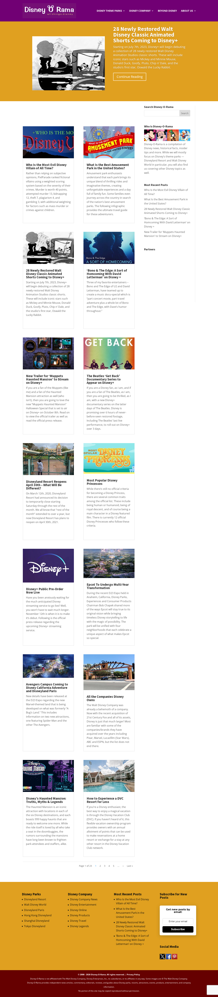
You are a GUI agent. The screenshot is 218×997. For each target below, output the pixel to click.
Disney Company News (84, 899)
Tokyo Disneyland (34, 926)
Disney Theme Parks (109, 11)
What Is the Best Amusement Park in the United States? (108, 166)
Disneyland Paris (34, 910)
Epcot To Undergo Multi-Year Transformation (108, 586)
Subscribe (178, 929)
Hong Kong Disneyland (38, 915)
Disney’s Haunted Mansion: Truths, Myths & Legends (46, 800)
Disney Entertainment (83, 904)
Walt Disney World (35, 904)
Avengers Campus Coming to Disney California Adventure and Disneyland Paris (47, 687)
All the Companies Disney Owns (105, 698)
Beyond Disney (167, 11)
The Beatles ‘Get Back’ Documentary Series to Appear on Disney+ (104, 379)
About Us (187, 11)
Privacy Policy (133, 974)
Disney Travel (78, 921)
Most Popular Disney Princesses (102, 482)
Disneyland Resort (35, 899)
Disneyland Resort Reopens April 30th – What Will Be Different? (46, 484)
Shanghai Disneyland (36, 921)
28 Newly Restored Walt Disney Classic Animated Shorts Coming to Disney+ (145, 34)
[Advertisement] (81, 113)
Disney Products (80, 915)
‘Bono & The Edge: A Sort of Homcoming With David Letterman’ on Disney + (107, 273)
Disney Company (139, 11)
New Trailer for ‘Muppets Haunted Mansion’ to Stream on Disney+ (47, 379)
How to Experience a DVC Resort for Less (105, 800)
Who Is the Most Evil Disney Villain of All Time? (46, 166)
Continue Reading (130, 76)
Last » (130, 865)
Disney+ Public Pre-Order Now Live (44, 590)
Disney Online (78, 910)
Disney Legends (79, 926)
